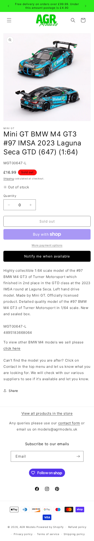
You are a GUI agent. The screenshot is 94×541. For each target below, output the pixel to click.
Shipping (8, 178)
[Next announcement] (86, 6)
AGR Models (28, 527)
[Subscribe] (78, 456)
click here (12, 348)
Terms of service (48, 534)
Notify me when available (47, 256)
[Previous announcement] (8, 6)
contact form (69, 423)
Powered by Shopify (50, 527)
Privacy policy (23, 534)
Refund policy (77, 527)
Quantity (9, 196)
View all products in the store (47, 413)
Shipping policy (74, 534)
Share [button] (13, 391)
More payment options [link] (47, 245)
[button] (9, 20)
